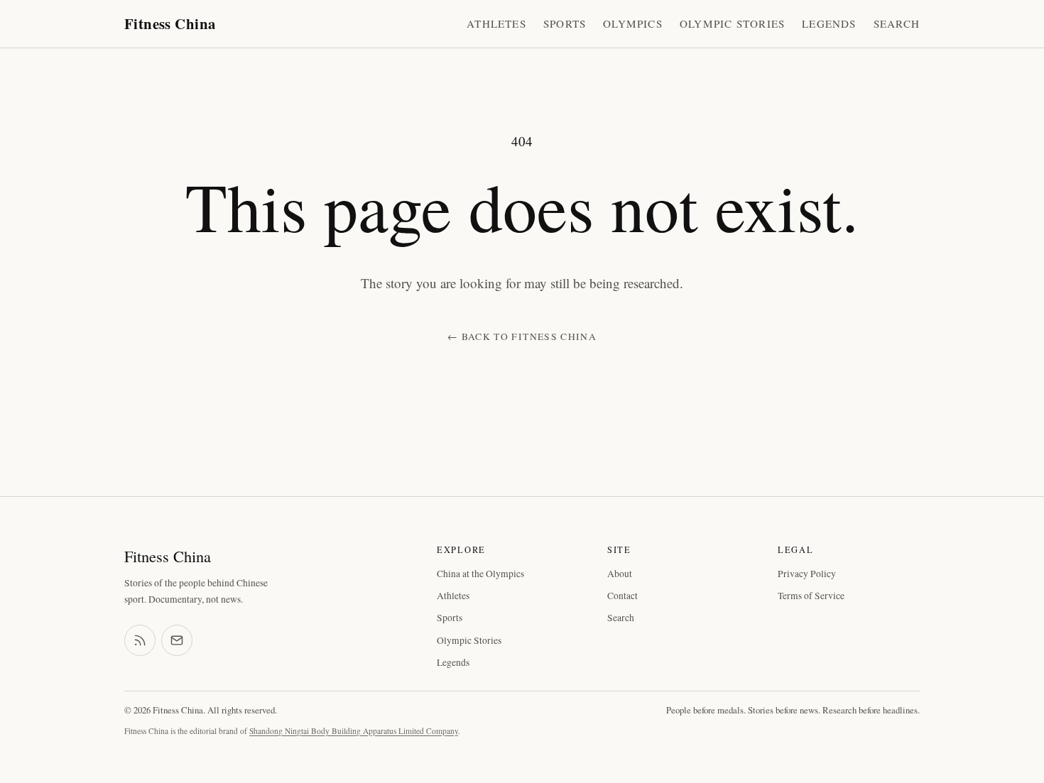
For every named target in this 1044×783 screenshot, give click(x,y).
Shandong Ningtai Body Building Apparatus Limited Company (353, 730)
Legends (829, 23)
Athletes (496, 23)
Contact (622, 595)
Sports (564, 23)
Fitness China (169, 23)
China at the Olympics (480, 573)
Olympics (633, 23)
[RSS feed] (140, 640)
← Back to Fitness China (522, 336)
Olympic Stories (732, 23)
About (619, 573)
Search (897, 23)
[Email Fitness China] (176, 640)
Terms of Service (811, 595)
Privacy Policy (807, 573)
